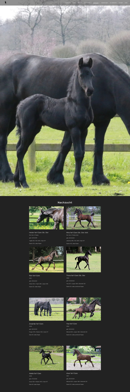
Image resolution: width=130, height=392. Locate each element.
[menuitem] (68, 2)
